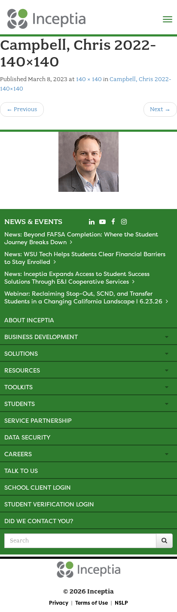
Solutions (21, 353)
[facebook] (113, 221)
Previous (21, 109)
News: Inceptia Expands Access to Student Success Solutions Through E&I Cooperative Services (77, 277)
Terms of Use (91, 602)
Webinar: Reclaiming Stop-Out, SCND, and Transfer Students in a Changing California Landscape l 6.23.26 (83, 297)
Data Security (27, 437)
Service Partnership (38, 420)
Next (160, 109)
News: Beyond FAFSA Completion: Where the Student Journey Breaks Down (81, 238)
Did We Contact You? (38, 521)
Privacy (58, 602)
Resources (22, 370)
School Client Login (37, 487)
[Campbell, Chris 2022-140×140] (88, 162)
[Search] (164, 540)
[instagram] (123, 221)
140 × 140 (89, 79)
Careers (18, 454)
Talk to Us (21, 471)
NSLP (121, 602)
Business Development (41, 337)
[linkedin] (91, 221)
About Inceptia (29, 320)
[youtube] (102, 221)
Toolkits (18, 387)
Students (19, 404)
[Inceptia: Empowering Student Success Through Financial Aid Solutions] (7, 16)
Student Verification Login (49, 504)
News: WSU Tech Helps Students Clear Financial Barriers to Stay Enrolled (84, 258)
